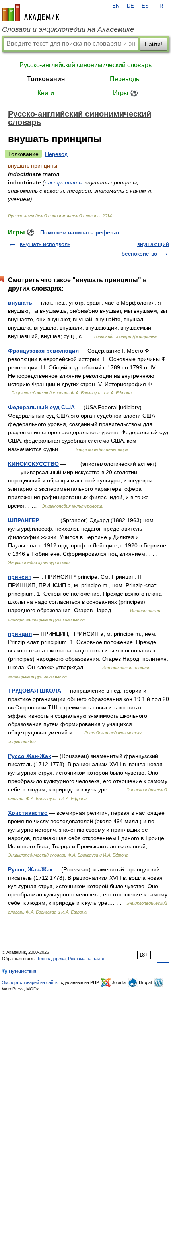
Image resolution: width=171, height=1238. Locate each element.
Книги (45, 93)
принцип (20, 634)
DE (130, 6)
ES (145, 6)
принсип (19, 577)
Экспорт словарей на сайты (30, 982)
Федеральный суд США (41, 407)
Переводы (125, 79)
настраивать (63, 182)
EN (115, 6)
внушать (20, 302)
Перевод (56, 154)
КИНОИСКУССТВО (33, 464)
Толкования (46, 79)
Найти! (153, 44)
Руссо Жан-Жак (29, 756)
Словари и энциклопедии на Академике (68, 29)
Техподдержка (51, 958)
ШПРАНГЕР (23, 520)
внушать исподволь (45, 244)
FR (159, 6)
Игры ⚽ (125, 93)
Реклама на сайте (86, 958)
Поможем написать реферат (80, 232)
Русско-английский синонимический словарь (85, 65)
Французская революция (43, 351)
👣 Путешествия (19, 971)
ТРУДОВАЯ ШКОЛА (34, 690)
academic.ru (30, 12)
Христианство (28, 813)
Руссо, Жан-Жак (30, 869)
